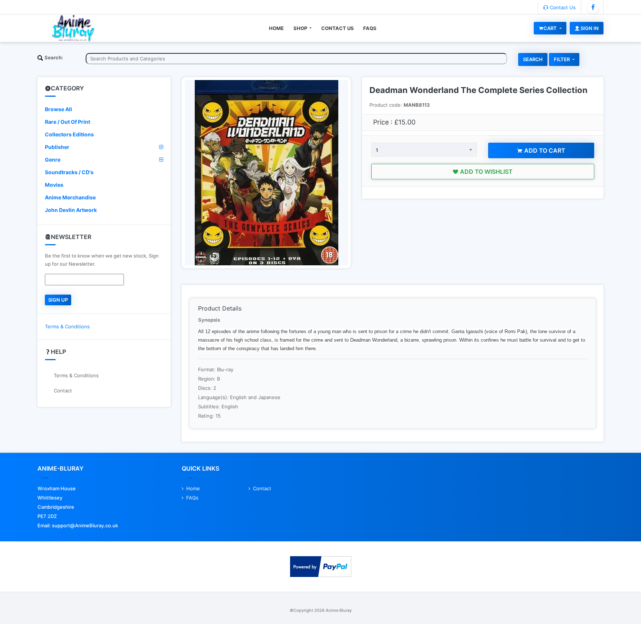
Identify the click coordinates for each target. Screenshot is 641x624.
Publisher (57, 147)
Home (276, 28)
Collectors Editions (69, 134)
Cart (550, 28)
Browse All (58, 109)
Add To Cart (544, 150)
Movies (54, 185)
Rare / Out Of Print (67, 122)
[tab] (104, 109)
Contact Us (562, 7)
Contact (63, 391)
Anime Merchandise (70, 197)
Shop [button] (300, 28)
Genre (52, 159)
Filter (562, 59)
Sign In (589, 28)
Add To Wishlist (485, 171)
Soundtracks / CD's (69, 172)
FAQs (370, 28)
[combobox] (424, 150)
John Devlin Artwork (71, 210)
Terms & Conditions (67, 326)
